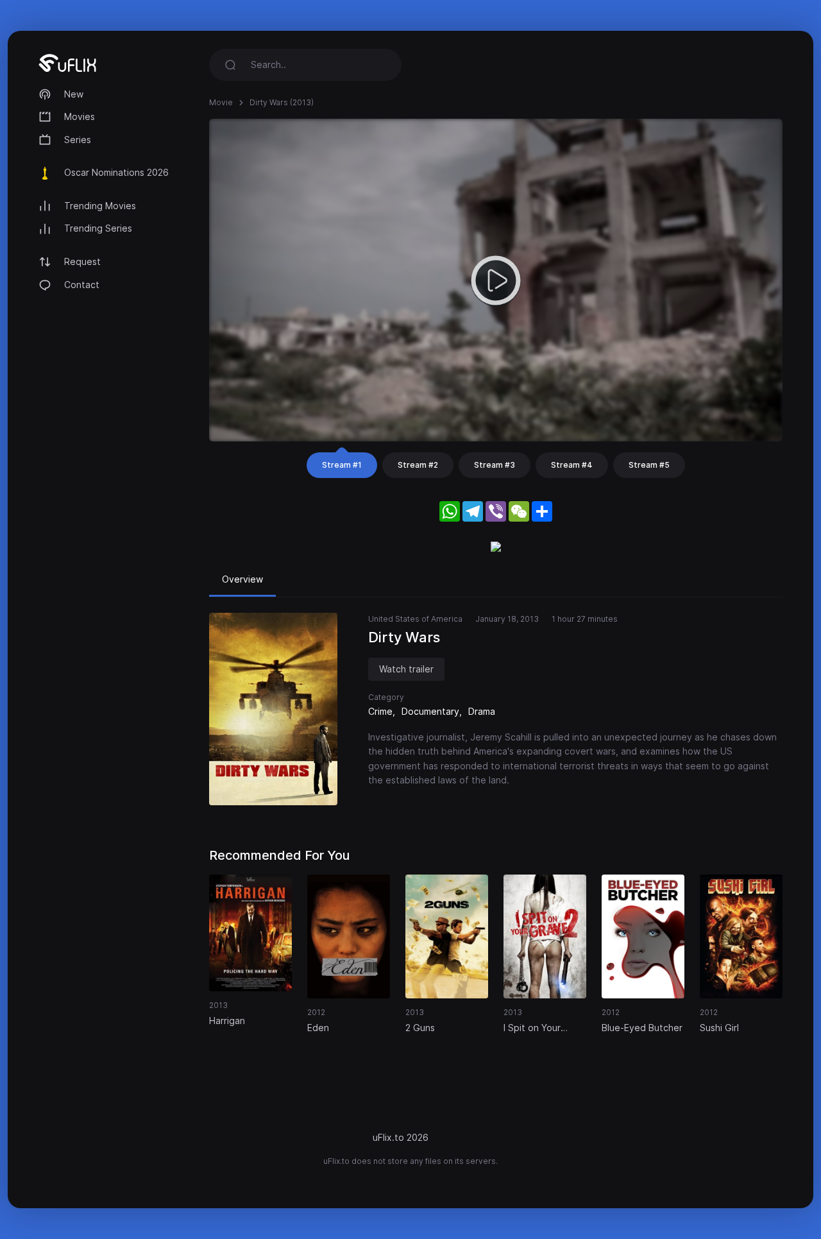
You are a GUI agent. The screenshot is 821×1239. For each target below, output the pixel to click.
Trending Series (98, 228)
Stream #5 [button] (649, 465)
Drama (481, 711)
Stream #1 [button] (342, 465)
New (73, 94)
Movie (221, 102)
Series (77, 139)
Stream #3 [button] (494, 465)
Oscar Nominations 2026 (116, 172)
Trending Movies (100, 205)
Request (82, 261)
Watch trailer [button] (406, 668)
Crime (380, 711)
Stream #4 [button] (572, 465)
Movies (79, 116)
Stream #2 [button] (418, 465)
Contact (81, 284)
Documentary (430, 711)
